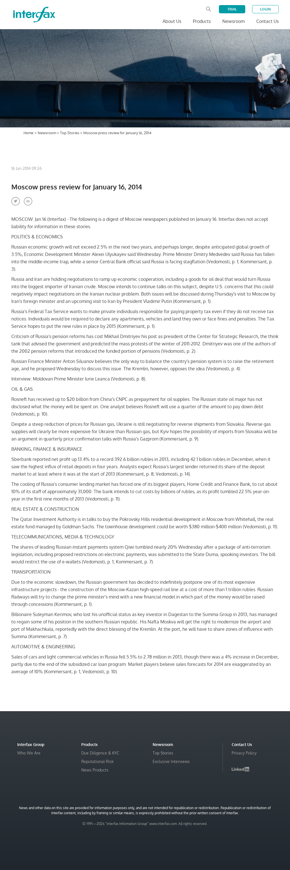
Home (28, 133)
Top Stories (70, 133)
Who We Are (28, 753)
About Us (172, 21)
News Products (94, 770)
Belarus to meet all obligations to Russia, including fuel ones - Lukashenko (213, 849)
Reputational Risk (97, 761)
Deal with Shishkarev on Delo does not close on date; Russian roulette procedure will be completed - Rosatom (213, 832)
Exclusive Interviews (171, 761)
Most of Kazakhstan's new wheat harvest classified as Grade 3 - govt (212, 815)
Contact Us (267, 21)
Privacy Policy (244, 753)
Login (265, 9)
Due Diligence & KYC (100, 753)
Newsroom (47, 133)
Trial (232, 9)
